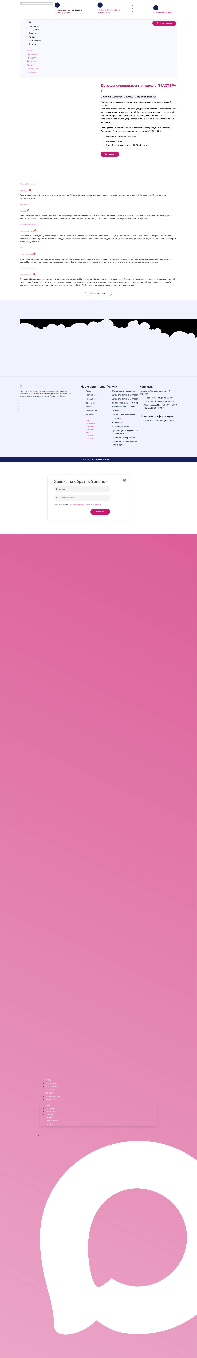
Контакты (33, 44)
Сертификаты (35, 40)
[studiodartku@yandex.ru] (100, 5)
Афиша (32, 37)
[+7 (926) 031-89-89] (155, 7)
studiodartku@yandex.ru (108, 10)
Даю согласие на (78, 504)
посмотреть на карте (62, 13)
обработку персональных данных (86, 504)
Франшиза (33, 33)
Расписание (34, 26)
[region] (59, 124)
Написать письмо (103, 13)
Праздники (34, 29)
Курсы (31, 22)
